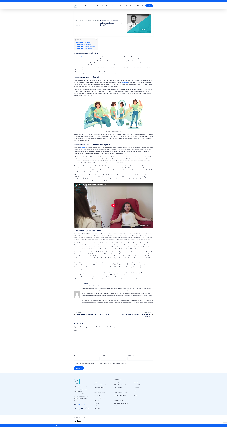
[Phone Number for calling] (57, 425)
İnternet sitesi (131, 355)
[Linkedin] (88, 408)
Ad (75, 355)
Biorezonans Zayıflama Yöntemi (83, 44)
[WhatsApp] (170, 425)
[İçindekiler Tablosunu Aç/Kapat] (95, 39)
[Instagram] (140, 6)
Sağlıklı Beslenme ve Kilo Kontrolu (123, 23)
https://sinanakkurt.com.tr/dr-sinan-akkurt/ (91, 285)
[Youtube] (138, 6)
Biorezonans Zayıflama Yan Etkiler (84, 48)
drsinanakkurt (85, 283)
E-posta (103, 355)
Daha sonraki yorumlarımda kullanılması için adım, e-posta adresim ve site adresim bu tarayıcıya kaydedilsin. (101, 363)
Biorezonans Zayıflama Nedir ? (83, 42)
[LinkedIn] (143, 6)
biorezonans (125, 82)
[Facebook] (75, 408)
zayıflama (82, 56)
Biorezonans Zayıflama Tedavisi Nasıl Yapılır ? (87, 46)
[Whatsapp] (85, 408)
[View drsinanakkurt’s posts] (77, 294)
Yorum (76, 330)
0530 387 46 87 (81, 404)
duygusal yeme (87, 73)
